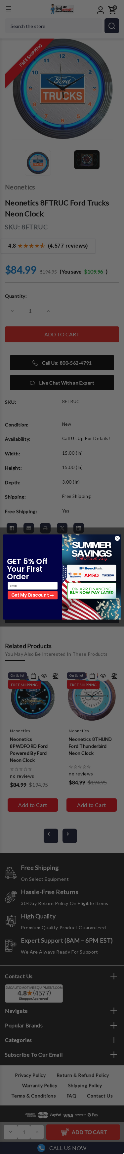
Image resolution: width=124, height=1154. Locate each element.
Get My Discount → (32, 595)
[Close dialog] (117, 538)
